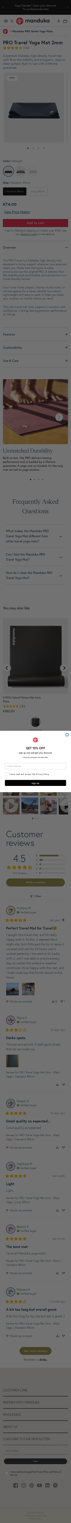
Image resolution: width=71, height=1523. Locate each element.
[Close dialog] (67, 734)
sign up (35, 783)
